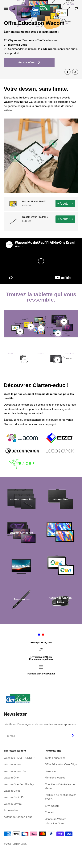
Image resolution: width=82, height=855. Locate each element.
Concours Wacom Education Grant (55, 821)
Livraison (50, 771)
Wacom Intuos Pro (15, 771)
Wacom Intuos (12, 764)
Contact (49, 812)
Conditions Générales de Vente (60, 786)
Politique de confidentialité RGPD (60, 797)
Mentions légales (55, 777)
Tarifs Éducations (55, 757)
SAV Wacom (52, 805)
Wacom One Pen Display (19, 784)
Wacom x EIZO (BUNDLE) (19, 757)
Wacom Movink (13, 803)
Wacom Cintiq (12, 790)
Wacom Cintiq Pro (14, 797)
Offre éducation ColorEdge (61, 764)
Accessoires (11, 810)
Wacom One (11, 777)
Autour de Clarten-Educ (18, 816)
